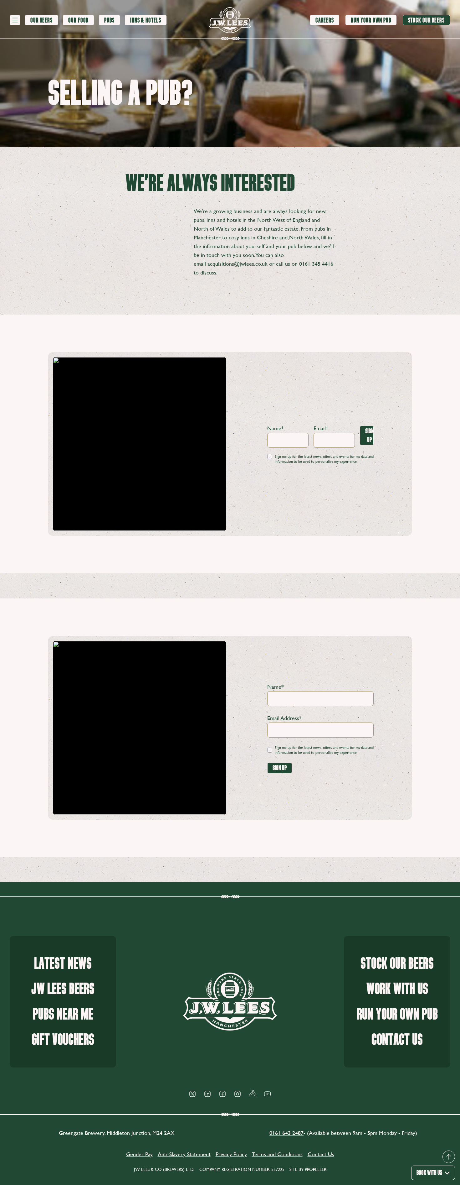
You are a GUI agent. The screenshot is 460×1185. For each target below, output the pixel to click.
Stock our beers (397, 963)
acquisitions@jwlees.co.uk (237, 263)
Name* (275, 428)
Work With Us (397, 989)
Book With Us (429, 1172)
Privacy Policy (231, 1154)
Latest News (63, 963)
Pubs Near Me (63, 1014)
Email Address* (284, 718)
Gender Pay (139, 1154)
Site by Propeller (307, 1169)
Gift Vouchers (63, 1039)
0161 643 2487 (286, 1133)
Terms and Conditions (277, 1154)
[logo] (230, 20)
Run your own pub (397, 1014)
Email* (321, 428)
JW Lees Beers (63, 989)
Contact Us (397, 1039)
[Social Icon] (192, 1094)
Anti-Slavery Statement (184, 1154)
